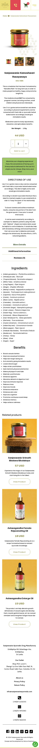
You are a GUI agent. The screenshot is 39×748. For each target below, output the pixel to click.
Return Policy (19, 685)
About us (19, 678)
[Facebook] (8, 731)
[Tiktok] (31, 731)
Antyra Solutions (29, 741)
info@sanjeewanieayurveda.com (19, 692)
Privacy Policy (19, 681)
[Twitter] (26, 731)
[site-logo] (5, 5)
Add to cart (19, 151)
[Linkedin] (17, 731)
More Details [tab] (19, 244)
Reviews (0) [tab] (19, 257)
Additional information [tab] (19, 251)
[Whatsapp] (12, 731)
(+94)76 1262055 (19, 720)
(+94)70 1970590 (19, 711)
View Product (19, 482)
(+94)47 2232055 (19, 702)
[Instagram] (22, 731)
